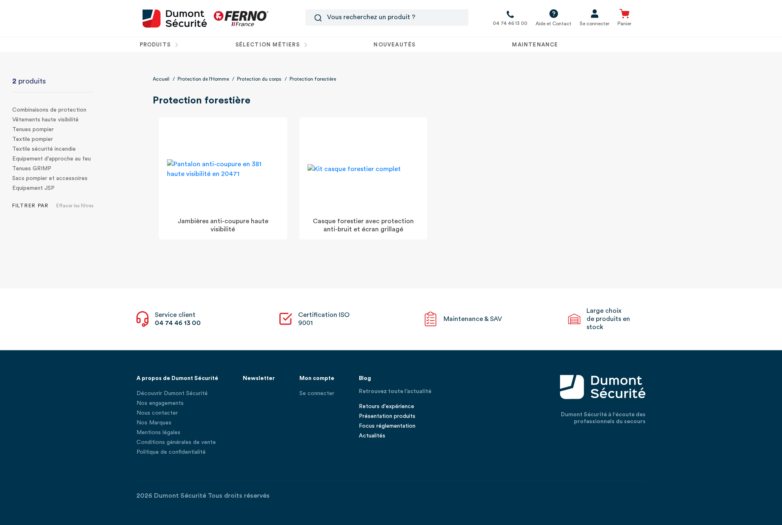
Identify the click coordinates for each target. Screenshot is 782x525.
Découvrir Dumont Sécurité (172, 393)
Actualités (372, 436)
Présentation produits (387, 416)
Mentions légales (158, 432)
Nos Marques (153, 423)
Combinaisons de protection (49, 110)
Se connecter (316, 393)
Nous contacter (157, 413)
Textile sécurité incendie (44, 149)
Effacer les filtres (75, 205)
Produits (156, 44)
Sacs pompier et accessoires (50, 178)
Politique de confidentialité (171, 452)
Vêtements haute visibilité (45, 120)
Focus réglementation (387, 426)
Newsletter (259, 378)
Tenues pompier (33, 129)
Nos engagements (160, 403)
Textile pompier (32, 139)
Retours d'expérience (386, 406)
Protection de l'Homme (203, 79)
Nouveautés (394, 44)
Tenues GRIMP (31, 168)
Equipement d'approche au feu (51, 159)
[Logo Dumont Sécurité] (175, 18)
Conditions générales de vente (176, 442)
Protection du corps (259, 79)
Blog (365, 378)
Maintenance (535, 44)
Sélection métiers (268, 44)
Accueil (161, 79)
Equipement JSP (33, 188)
